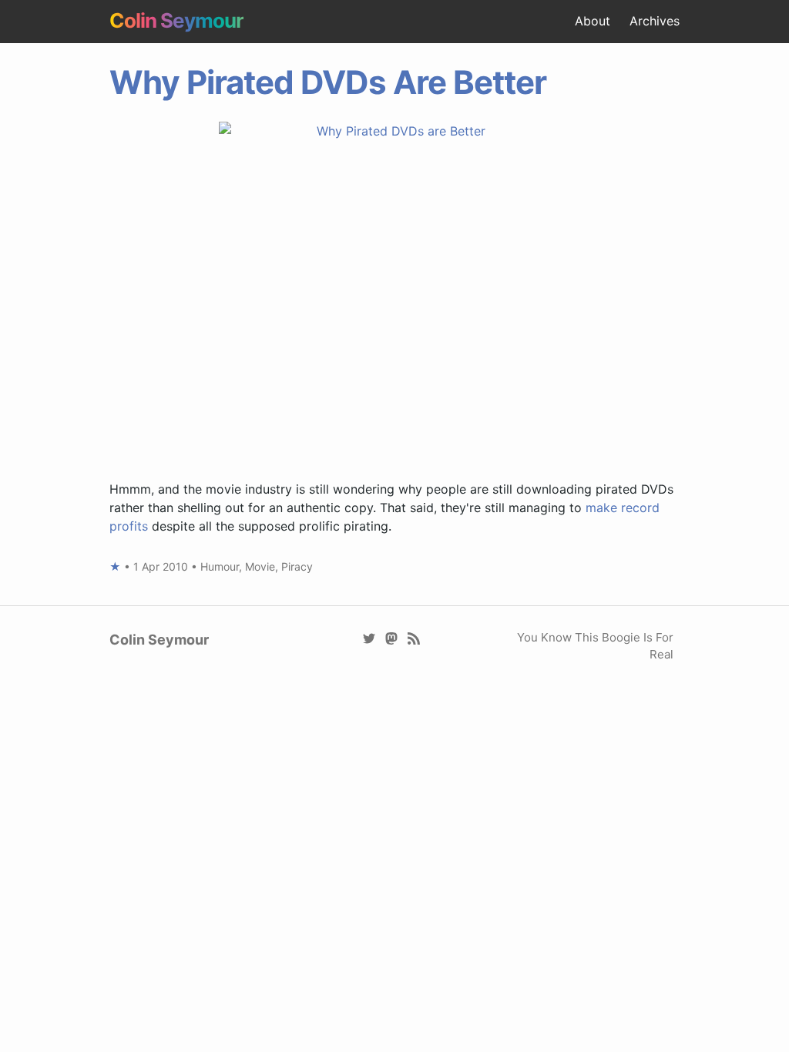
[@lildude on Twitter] (369, 637)
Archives (655, 20)
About (592, 20)
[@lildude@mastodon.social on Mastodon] (391, 637)
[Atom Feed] (414, 637)
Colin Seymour (176, 20)
